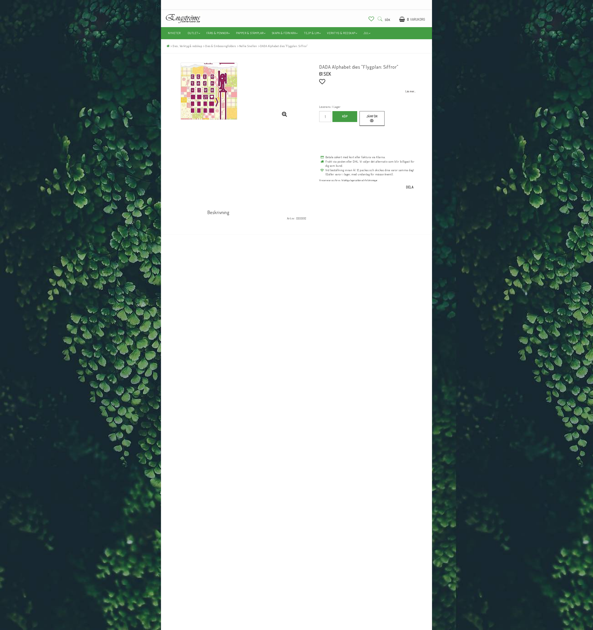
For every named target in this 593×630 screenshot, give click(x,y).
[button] (371, 19)
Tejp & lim (311, 33)
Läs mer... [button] (410, 91)
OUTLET (193, 33)
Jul (366, 33)
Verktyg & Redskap (341, 33)
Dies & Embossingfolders (220, 46)
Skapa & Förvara (284, 33)
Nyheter (174, 33)
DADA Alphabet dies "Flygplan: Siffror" (283, 46)
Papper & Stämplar (250, 33)
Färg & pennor (217, 33)
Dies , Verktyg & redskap (187, 46)
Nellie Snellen (248, 46)
